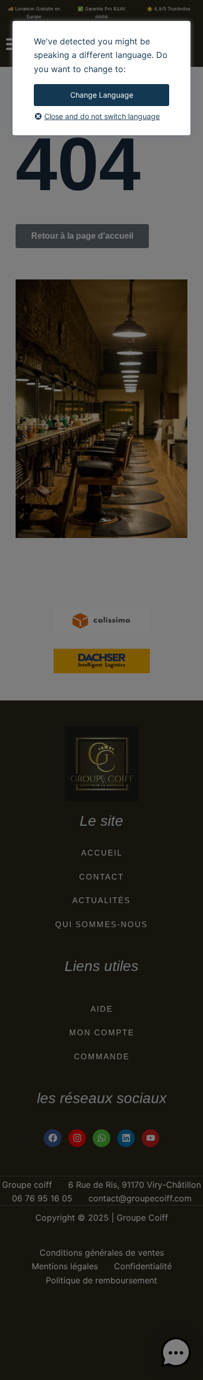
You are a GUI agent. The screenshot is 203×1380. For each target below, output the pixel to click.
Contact (101, 876)
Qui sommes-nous (101, 924)
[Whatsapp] (101, 1138)
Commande (102, 1056)
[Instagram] (77, 1138)
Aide (102, 1008)
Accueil (101, 852)
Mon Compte (101, 1032)
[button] (176, 1353)
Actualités (101, 900)
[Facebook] (52, 1138)
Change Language (101, 94)
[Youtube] (150, 1138)
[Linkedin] (126, 1138)
